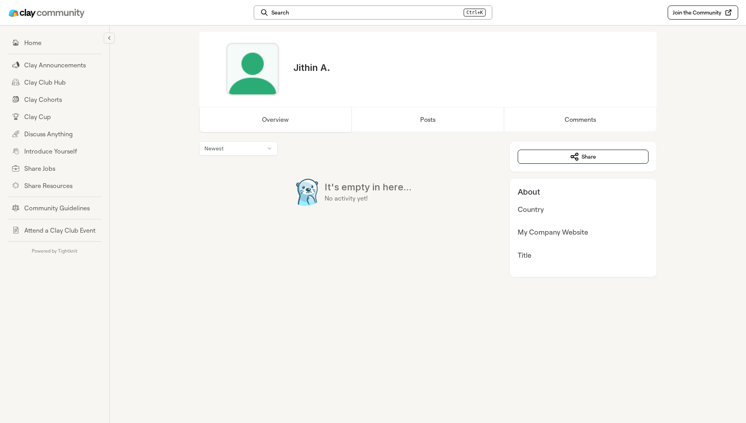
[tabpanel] (428, 209)
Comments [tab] (580, 119)
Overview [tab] (275, 119)
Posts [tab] (427, 119)
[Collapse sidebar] (109, 38)
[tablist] (428, 119)
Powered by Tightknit (55, 251)
